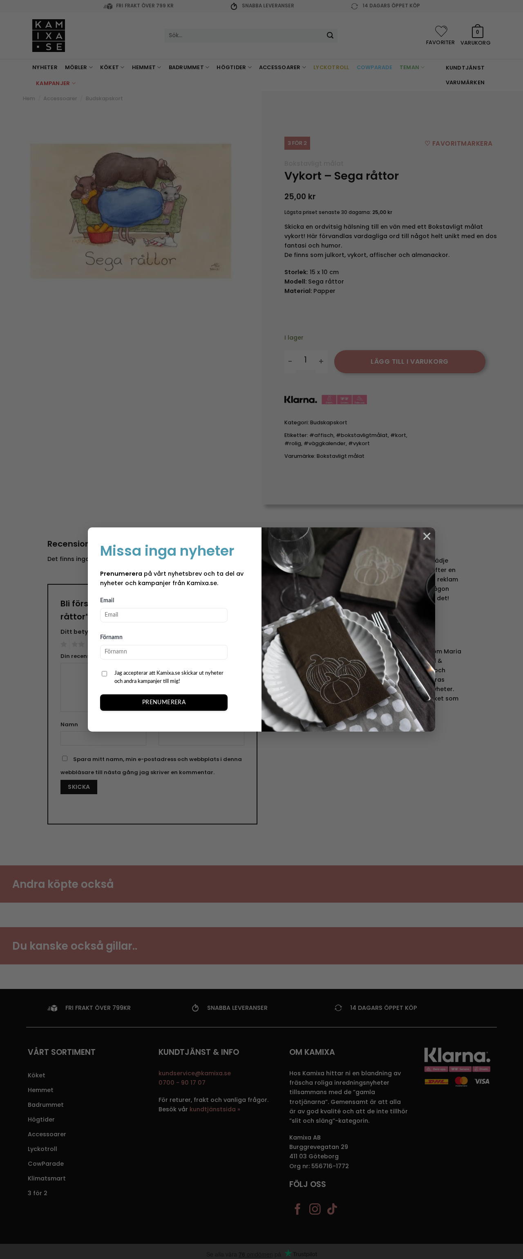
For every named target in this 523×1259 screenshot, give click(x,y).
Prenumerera (164, 702)
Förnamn (111, 637)
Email (107, 601)
